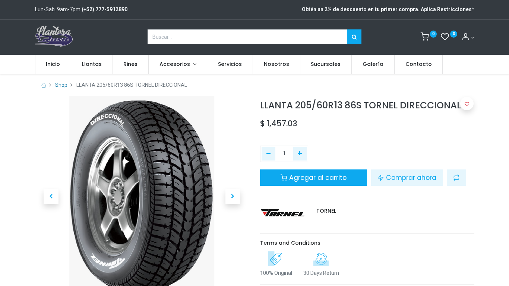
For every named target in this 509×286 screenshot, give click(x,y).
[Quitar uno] (268, 154)
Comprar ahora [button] (410, 177)
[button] (51, 196)
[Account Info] (467, 38)
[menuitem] (53, 64)
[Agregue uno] (300, 154)
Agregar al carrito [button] (317, 177)
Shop (61, 85)
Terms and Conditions (290, 243)
